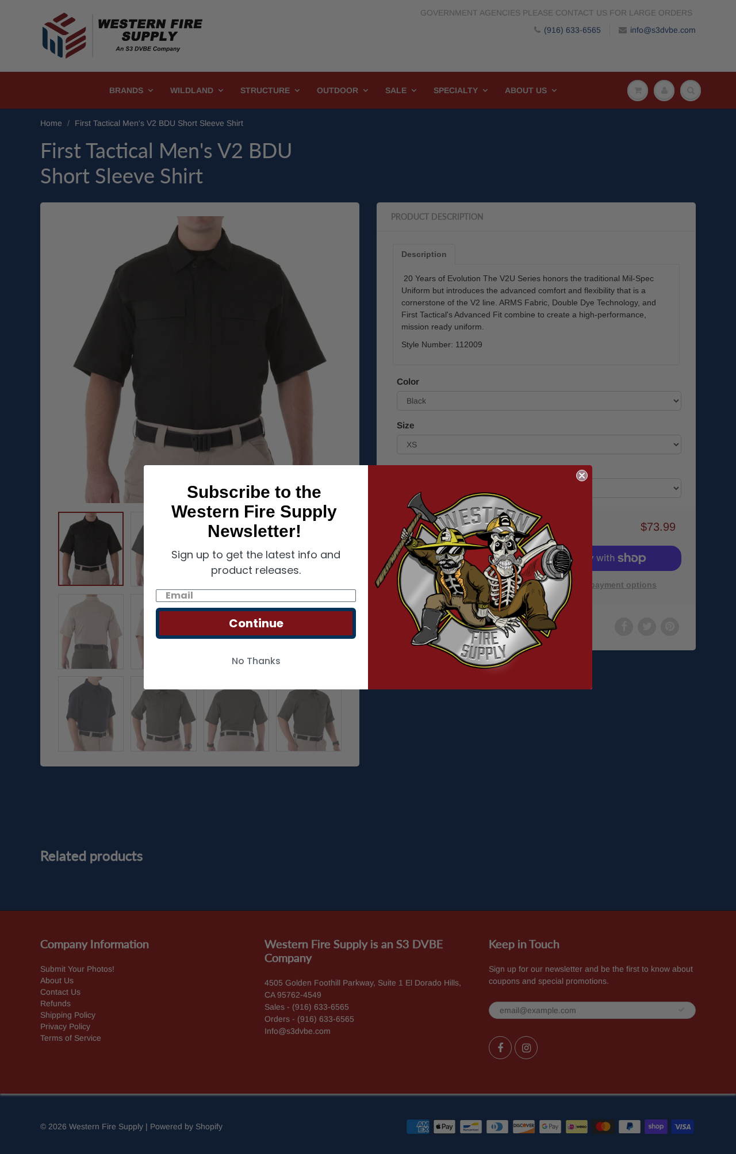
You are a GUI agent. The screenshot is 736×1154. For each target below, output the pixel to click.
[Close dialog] (582, 475)
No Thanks (256, 661)
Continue (256, 623)
